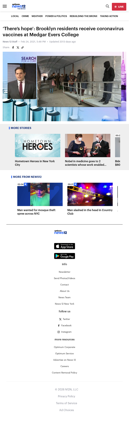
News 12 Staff (10, 42)
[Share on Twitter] (17, 47)
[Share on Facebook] (13, 47)
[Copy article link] (22, 47)
